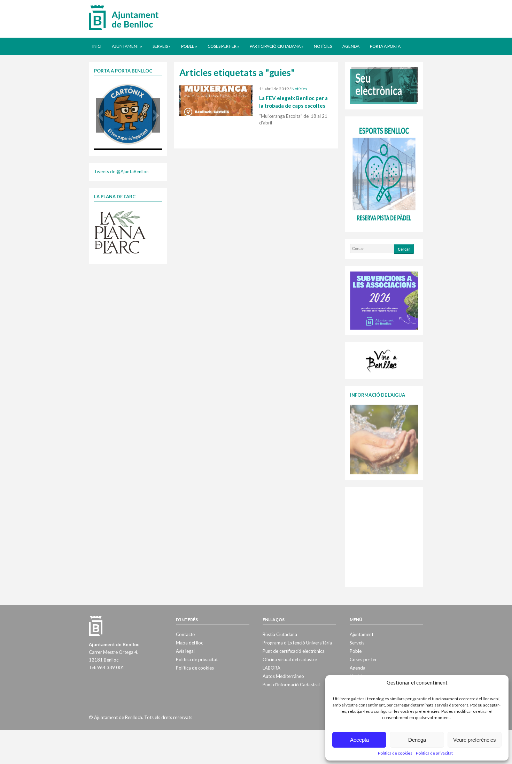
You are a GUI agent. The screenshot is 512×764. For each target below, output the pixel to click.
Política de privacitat (434, 753)
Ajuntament (127, 46)
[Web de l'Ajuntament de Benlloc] (123, 17)
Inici (96, 46)
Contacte (185, 634)
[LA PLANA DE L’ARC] (120, 232)
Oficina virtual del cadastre (290, 659)
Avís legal (185, 651)
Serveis (162, 46)
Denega (417, 740)
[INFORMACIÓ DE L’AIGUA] (384, 439)
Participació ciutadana (276, 46)
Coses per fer (223, 46)
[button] (100, 115)
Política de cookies (395, 753)
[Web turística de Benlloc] (383, 360)
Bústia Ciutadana (280, 634)
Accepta (359, 740)
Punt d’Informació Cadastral (291, 684)
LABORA (271, 668)
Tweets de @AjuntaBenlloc (121, 171)
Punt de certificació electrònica (294, 651)
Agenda (350, 46)
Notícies (323, 46)
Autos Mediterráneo (283, 676)
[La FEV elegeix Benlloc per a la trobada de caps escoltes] (216, 100)
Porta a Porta (385, 46)
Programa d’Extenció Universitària (297, 642)
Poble (189, 46)
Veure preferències (474, 740)
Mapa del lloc (189, 642)
